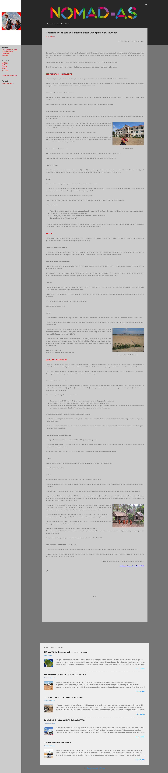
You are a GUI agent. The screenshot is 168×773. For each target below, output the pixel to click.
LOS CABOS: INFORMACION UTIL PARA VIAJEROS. (64, 720)
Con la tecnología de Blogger (96, 768)
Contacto (5, 55)
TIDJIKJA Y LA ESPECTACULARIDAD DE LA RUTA (63, 697)
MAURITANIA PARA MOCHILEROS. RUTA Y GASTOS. (65, 675)
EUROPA (4, 69)
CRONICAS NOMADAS (9, 75)
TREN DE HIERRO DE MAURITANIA (57, 743)
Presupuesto (6, 53)
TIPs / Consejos (7, 52)
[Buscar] (146, 5)
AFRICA (4, 67)
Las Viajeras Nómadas (9, 50)
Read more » (140, 669)
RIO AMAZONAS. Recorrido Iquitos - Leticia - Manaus (65, 652)
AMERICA (5, 63)
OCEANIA (5, 70)
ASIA (3, 65)
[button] (142, 32)
